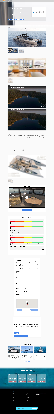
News (27, 394)
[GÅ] (39, 12)
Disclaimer (27, 397)
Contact (27, 400)
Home (14, 393)
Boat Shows (27, 396)
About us (27, 399)
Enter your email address (20, 406)
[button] (47, 1)
